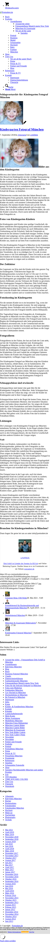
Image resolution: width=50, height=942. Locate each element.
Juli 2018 (9, 844)
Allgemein (22, 135)
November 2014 (11, 914)
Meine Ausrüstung (12, 718)
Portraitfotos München (14, 749)
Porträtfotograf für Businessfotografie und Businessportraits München (22, 606)
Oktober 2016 (10, 879)
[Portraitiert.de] (6, 12)
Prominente (9, 758)
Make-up (8, 813)
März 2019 (9, 834)
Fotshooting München (14, 690)
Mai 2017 (9, 865)
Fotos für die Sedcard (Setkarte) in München (23, 685)
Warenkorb (9, 786)
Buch (7, 671)
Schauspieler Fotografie (14, 765)
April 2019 (9, 832)
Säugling (8, 763)
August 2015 (10, 905)
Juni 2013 (9, 921)
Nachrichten (10, 815)
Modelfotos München (14, 721)
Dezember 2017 (11, 853)
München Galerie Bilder (15, 725)
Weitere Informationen (14, 932)
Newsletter (9, 737)
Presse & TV (10, 753)
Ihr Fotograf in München (15, 697)
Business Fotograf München (16, 674)
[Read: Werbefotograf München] (7, 613)
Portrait (8, 746)
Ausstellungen (11, 664)
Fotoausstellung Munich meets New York (22, 683)
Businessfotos (10, 803)
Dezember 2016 (11, 874)
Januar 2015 (10, 909)
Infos (7, 702)
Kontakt (8, 709)
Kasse (7, 704)
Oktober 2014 (10, 916)
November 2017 (11, 856)
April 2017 (9, 867)
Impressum (9, 699)
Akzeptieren (25, 932)
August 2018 (10, 841)
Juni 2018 (9, 846)
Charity (8, 676)
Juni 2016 (9, 886)
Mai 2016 (9, 888)
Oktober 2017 (10, 858)
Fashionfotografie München (16, 681)
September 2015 (11, 902)
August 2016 (10, 884)
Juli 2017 (9, 863)
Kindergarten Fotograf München (22, 129)
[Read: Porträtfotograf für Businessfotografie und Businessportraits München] (7, 603)
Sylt (6, 774)
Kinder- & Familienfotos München (19, 706)
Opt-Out (31, 932)
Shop (7, 767)
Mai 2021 (9, 830)
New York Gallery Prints (15, 735)
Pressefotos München (13, 756)
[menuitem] (27, 17)
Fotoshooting (10, 806)
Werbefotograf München (15, 615)
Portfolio (8, 744)
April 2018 (9, 849)
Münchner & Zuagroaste (15, 730)
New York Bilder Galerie (15, 732)
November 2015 (11, 898)
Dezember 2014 (11, 912)
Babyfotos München (13, 667)
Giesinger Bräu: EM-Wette (16, 598)
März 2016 (9, 893)
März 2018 (9, 851)
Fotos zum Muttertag (13, 688)
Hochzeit (8, 810)
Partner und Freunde (13, 742)
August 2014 (10, 919)
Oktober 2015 (10, 900)
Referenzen (9, 760)
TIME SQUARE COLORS (16, 779)
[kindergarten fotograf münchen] (13, 124)
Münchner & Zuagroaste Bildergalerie (20, 623)
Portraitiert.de (17, 926)
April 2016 (9, 891)
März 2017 (9, 870)
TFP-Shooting (11, 777)
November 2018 (11, 837)
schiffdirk (34, 135)
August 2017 (10, 860)
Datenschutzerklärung (14, 678)
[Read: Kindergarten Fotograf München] (7, 630)
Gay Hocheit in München (15, 692)
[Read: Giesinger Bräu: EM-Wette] (7, 595)
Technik (8, 820)
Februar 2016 (10, 895)
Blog (7, 669)
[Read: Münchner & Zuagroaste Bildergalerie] (7, 620)
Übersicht (9, 784)
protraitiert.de (29, 569)
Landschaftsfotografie (14, 714)
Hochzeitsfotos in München (16, 695)
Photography (10, 817)
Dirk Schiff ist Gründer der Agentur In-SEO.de (20, 564)
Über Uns (9, 781)
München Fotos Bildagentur (16, 723)
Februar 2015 (10, 907)
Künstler (8, 711)
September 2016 (11, 881)
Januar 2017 (10, 872)
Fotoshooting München (14, 808)
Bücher (8, 801)
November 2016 (11, 877)
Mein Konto (10, 716)
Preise (7, 751)
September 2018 (11, 839)
